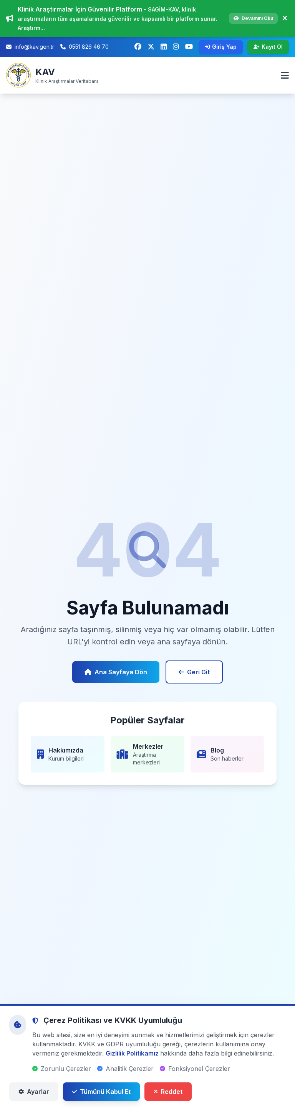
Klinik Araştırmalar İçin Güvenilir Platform (81, 9)
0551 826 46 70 (89, 46)
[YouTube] (189, 46)
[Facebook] (137, 46)
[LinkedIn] (164, 46)
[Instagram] (176, 46)
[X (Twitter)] (151, 46)
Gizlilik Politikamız (133, 1053)
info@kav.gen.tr (34, 46)
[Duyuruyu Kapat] (285, 18)
